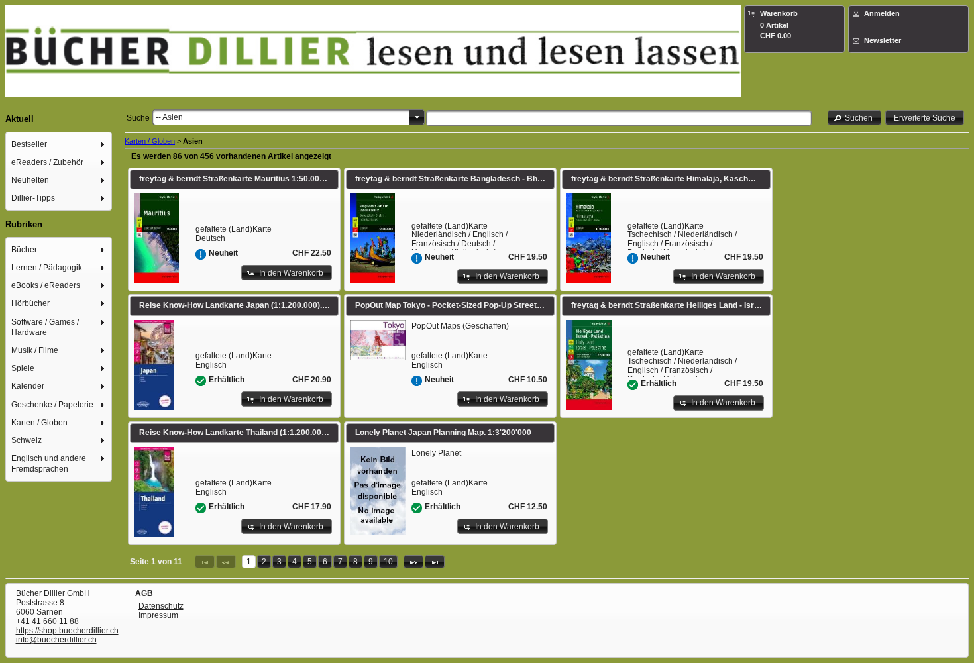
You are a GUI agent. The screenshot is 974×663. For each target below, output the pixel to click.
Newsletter (882, 40)
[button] (855, 117)
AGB (144, 593)
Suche (138, 118)
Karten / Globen (150, 141)
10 (388, 561)
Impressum (158, 615)
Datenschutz (161, 606)
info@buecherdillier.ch (56, 639)
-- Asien (169, 117)
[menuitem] (59, 144)
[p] (413, 561)
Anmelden (882, 13)
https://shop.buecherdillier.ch (67, 630)
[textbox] (618, 118)
